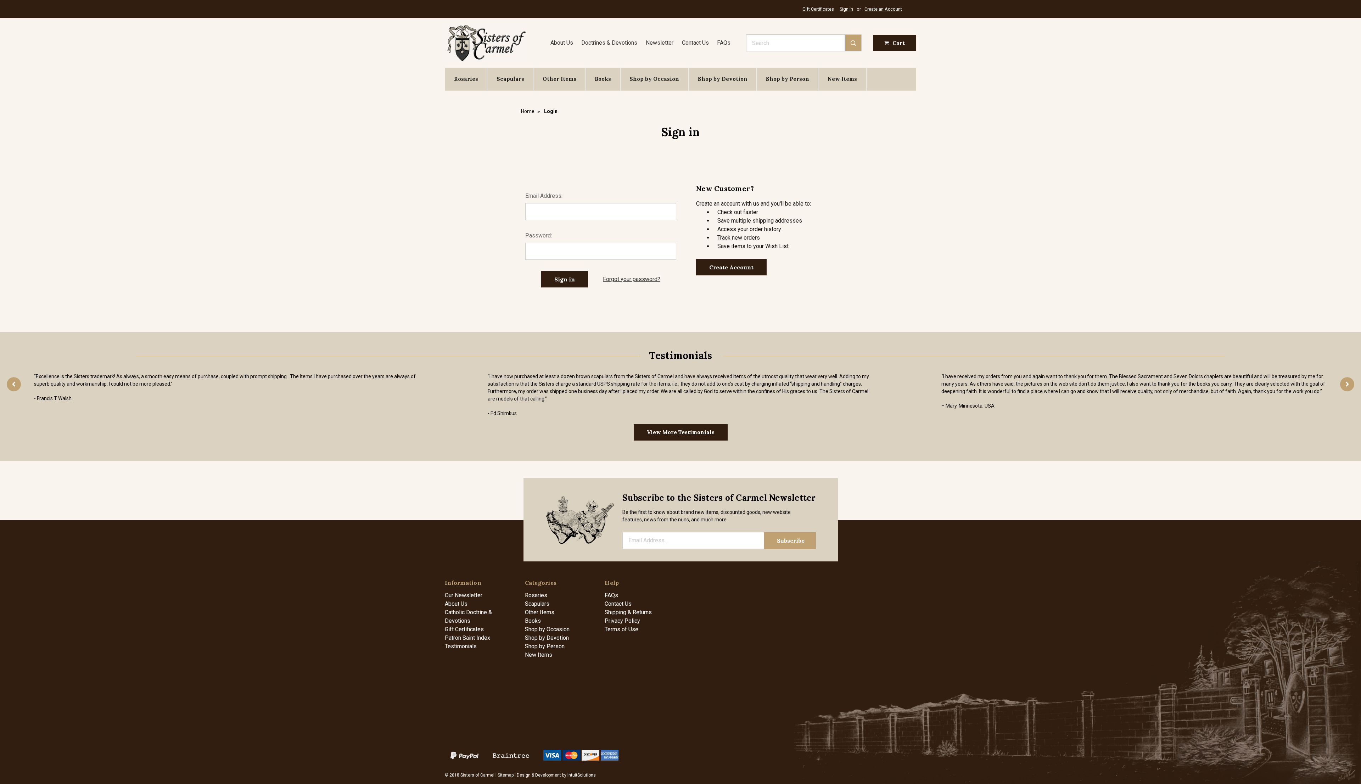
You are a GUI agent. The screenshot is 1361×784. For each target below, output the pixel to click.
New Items (842, 78)
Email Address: (543, 195)
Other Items (559, 78)
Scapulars (510, 78)
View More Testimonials (681, 432)
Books (603, 78)
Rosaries (466, 78)
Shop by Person (787, 78)
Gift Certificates (818, 9)
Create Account (731, 267)
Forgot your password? (631, 279)
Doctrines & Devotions (609, 42)
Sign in (846, 9)
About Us (561, 42)
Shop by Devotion (722, 78)
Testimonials (461, 646)
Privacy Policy (622, 620)
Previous (14, 384)
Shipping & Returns (628, 612)
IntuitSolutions (581, 775)
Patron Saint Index (467, 637)
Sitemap (506, 775)
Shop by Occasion (654, 78)
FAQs (723, 42)
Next (1347, 384)
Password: (538, 235)
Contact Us (695, 42)
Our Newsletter (463, 595)
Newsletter (659, 42)
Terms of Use (621, 629)
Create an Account (883, 9)
